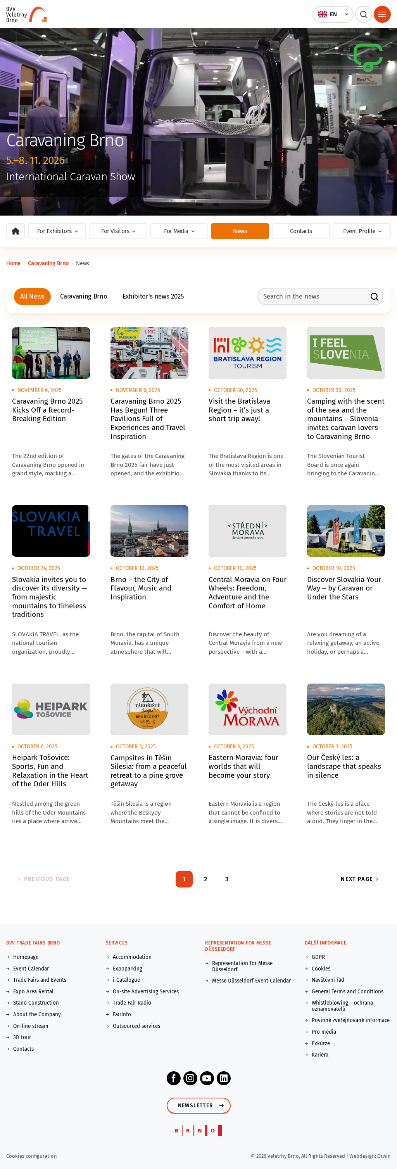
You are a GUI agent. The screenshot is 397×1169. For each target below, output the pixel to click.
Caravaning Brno (48, 263)
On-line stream (30, 1026)
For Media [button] (176, 231)
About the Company (37, 1015)
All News (32, 296)
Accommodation (132, 957)
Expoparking (127, 969)
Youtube (207, 1078)
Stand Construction (36, 1003)
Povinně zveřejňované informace (351, 1020)
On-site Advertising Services (146, 992)
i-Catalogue (126, 980)
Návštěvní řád (328, 980)
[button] (332, 14)
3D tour (22, 1037)
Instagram (190, 1078)
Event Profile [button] (359, 231)
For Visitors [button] (115, 231)
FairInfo (122, 1015)
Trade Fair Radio (132, 1003)
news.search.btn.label (374, 296)
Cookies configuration (31, 1156)
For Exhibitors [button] (54, 231)
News (240, 231)
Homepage (25, 957)
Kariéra (320, 1055)
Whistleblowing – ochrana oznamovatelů (342, 1006)
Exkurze (321, 1044)
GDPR (318, 957)
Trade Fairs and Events (39, 980)
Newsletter (195, 1105)
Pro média (324, 1032)
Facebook (174, 1078)
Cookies (321, 969)
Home (13, 263)
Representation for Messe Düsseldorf (242, 966)
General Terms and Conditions (347, 992)
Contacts (301, 231)
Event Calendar (31, 969)
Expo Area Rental (33, 992)
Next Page (357, 878)
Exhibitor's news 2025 (153, 296)
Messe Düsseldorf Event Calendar (251, 981)
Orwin (384, 1156)
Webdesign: (363, 1156)
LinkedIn (224, 1078)
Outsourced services (136, 1026)
